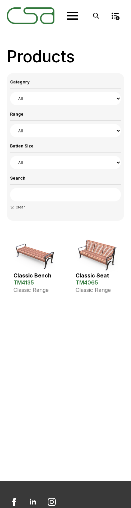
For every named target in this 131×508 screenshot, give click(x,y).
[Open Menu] (72, 15)
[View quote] (115, 16)
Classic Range (31, 290)
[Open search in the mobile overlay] (96, 16)
